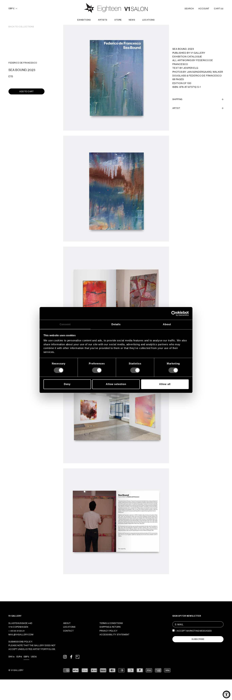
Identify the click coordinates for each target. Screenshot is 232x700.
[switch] (97, 370)
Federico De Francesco (22, 63)
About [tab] (167, 324)
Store (118, 20)
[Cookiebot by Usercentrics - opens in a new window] (174, 313)
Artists (102, 20)
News (132, 20)
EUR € (19, 657)
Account (203, 8)
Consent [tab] (65, 324)
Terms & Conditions (111, 623)
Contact (68, 631)
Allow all (165, 384)
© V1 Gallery (16, 670)
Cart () (219, 8)
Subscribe (198, 639)
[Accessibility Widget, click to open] (226, 694)
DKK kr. (11, 657)
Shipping (177, 99)
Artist (176, 108)
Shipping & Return (110, 627)
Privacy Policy (109, 631)
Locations (148, 20)
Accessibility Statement (114, 634)
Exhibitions (84, 20)
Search (189, 8)
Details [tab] (116, 324)
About (67, 623)
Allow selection (116, 384)
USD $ (34, 657)
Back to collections (21, 26)
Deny (67, 384)
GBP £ (11, 8)
